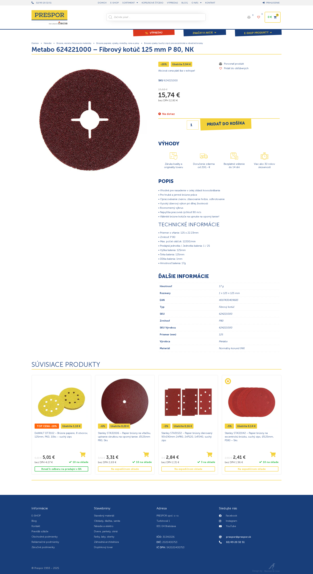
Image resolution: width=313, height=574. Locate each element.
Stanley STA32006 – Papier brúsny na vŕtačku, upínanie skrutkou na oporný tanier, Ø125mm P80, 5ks (124, 437)
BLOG (184, 2)
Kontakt (210, 2)
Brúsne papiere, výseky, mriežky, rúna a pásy (117, 43)
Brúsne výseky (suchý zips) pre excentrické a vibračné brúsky (173, 43)
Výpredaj (172, 2)
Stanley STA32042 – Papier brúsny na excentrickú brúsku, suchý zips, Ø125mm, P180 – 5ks (249, 437)
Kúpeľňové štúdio (152, 2)
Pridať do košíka (226, 123)
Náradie (47, 43)
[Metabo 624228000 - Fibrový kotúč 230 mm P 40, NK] (89, 120)
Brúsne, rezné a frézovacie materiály (74, 43)
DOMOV (102, 2)
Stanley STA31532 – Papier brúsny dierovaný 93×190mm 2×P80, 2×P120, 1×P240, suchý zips (186, 437)
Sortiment (128, 2)
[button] (204, 30)
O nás (194, 2)
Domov (35, 43)
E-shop (114, 2)
